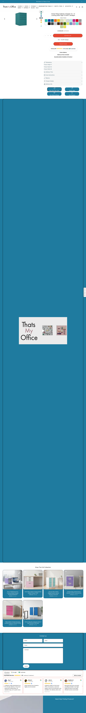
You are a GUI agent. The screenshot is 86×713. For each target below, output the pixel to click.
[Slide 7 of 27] (41, 24)
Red (77, 20)
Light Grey (67, 20)
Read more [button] (6, 691)
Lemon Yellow (64, 26)
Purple (74, 20)
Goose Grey (55, 23)
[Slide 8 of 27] (41, 26)
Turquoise (77, 23)
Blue (49, 20)
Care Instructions (50, 75)
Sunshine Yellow (58, 20)
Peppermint (71, 20)
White (46, 23)
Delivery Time (49, 72)
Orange (55, 20)
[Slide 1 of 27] (41, 12)
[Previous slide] (3, 1)
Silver (80, 20)
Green (64, 23)
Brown (61, 23)
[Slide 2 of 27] (41, 14)
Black (49, 23)
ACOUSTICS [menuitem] (68, 6)
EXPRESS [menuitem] (26, 7)
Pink (80, 23)
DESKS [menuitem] (26, 6)
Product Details (50, 81)
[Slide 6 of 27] (41, 22)
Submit (26, 666)
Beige (64, 20)
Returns (48, 78)
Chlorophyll (67, 23)
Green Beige (61, 26)
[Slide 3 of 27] (41, 16)
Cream (61, 20)
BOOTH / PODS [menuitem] (58, 6)
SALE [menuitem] (37, 7)
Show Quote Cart (84, 292)
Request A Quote (63, 43)
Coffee (58, 23)
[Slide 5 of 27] (41, 20)
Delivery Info (49, 84)
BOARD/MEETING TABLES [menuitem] (45, 6)
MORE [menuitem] (19, 7)
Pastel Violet (74, 23)
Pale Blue (71, 23)
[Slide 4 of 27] (41, 18)
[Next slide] (81, 1)
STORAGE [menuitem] (33, 6)
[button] (63, 49)
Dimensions (49, 62)
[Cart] (82, 7)
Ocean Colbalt (52, 20)
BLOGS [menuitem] (33, 7)
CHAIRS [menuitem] (20, 6)
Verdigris (46, 20)
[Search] (76, 7)
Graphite (52, 23)
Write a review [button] (77, 675)
